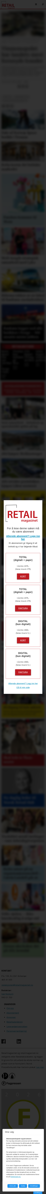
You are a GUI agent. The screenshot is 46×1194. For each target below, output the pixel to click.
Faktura (23, 608)
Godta (23, 1186)
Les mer (40, 1067)
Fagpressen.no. (15, 1177)
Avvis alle (12, 1186)
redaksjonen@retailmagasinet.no (17, 985)
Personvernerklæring (17, 1031)
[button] (3, 347)
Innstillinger (38, 1192)
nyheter (7, 97)
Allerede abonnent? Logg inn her (23, 683)
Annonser (11, 1017)
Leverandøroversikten (17, 1026)
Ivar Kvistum (7, 993)
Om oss (10, 1008)
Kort (23, 576)
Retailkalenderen (15, 1021)
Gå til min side (23, 687)
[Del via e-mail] (26, 86)
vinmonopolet (21, 97)
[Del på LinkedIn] (23, 86)
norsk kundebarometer (15, 101)
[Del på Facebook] (19, 86)
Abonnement (13, 1012)
